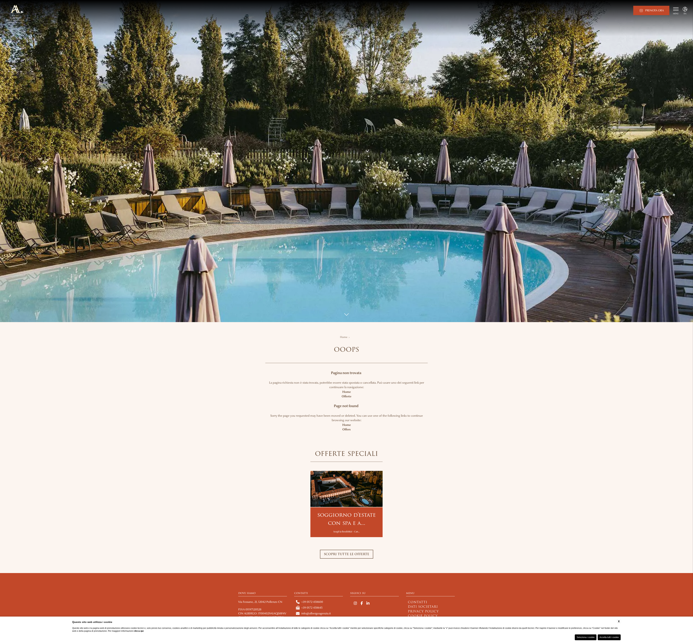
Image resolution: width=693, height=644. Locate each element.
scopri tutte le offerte (346, 554)
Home (343, 337)
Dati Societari (423, 606)
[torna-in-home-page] (15, 14)
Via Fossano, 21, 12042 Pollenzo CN (260, 602)
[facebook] (362, 603)
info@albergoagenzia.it (316, 613)
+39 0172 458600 (312, 602)
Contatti (417, 602)
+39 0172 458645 (311, 608)
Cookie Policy (423, 616)
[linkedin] (368, 603)
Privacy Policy (423, 611)
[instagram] (355, 603)
